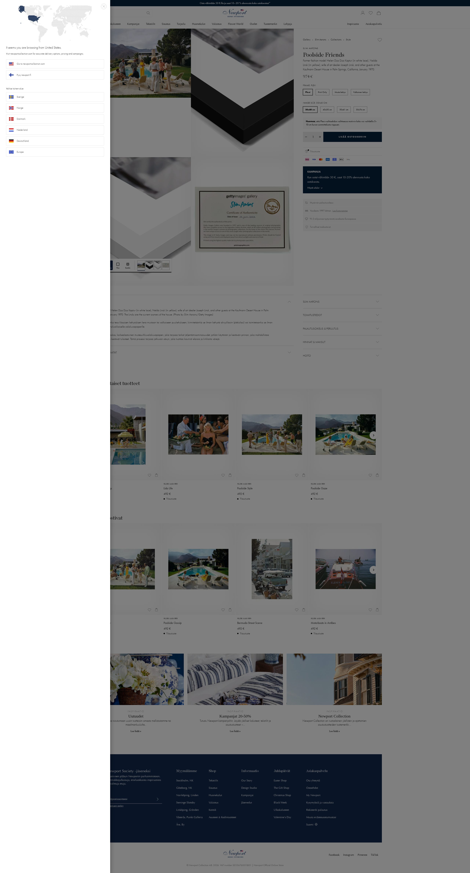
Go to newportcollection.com (31, 63)
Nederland (22, 129)
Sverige (20, 96)
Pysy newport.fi (24, 75)
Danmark (21, 118)
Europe (20, 151)
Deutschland (23, 140)
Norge (20, 107)
